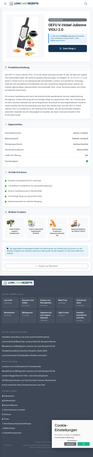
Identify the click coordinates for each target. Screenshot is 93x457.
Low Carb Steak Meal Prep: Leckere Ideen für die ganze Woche (29, 342)
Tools (6, 419)
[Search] (85, 4)
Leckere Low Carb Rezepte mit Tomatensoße (21, 366)
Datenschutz (9, 400)
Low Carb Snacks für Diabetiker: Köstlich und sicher (24, 355)
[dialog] (72, 434)
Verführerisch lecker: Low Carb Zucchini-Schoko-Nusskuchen (29, 380)
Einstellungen (72, 440)
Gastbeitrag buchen (12, 433)
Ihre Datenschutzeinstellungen (17, 424)
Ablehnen (70, 444)
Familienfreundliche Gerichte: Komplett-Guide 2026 (24, 351)
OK (83, 444)
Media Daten (9, 428)
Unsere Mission (11, 405)
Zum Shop (68, 48)
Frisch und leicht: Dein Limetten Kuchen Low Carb (23, 385)
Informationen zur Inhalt (14, 410)
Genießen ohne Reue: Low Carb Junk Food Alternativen (25, 337)
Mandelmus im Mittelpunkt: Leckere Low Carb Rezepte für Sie (28, 346)
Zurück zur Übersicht (48, 266)
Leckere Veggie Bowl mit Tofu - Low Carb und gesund (25, 376)
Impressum (9, 396)
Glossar (7, 414)
